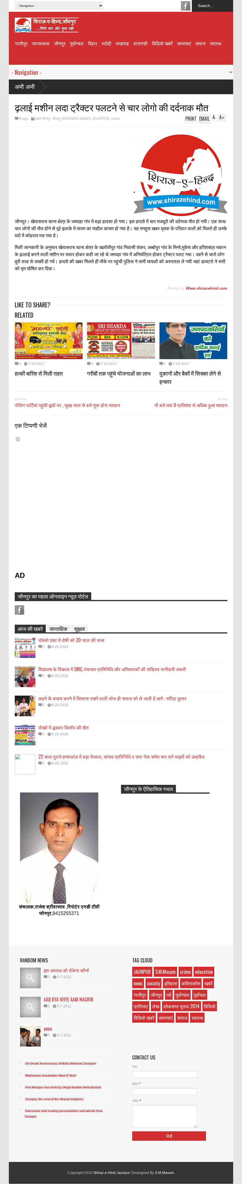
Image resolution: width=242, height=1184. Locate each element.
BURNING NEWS (77, 119)
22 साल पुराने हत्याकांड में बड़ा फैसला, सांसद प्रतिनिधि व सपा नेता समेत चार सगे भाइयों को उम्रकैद (121, 756)
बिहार (92, 43)
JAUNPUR (100, 119)
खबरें (208, 983)
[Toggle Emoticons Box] (18, 439)
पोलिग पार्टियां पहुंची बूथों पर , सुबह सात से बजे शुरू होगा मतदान (67, 405)
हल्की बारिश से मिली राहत (39, 373)
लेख (155, 1006)
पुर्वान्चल (77, 43)
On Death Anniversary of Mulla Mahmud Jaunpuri (60, 1063)
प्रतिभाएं (141, 1006)
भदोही (106, 43)
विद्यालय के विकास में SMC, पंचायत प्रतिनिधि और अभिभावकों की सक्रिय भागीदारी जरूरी (112, 669)
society (153, 983)
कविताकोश (191, 983)
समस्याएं (184, 43)
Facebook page (185, 6)
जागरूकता (41, 43)
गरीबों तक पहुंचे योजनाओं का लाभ (119, 373)
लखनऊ (122, 43)
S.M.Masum (165, 971)
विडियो (209, 1006)
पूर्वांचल (200, 994)
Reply (23, 119)
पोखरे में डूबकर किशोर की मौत (63, 727)
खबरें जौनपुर (42, 119)
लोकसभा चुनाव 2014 (181, 1006)
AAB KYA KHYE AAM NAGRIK (68, 999)
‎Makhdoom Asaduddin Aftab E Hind (50, 1075)
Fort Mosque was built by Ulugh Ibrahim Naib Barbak (63, 1087)
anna (48, 1028)
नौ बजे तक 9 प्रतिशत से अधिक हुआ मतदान (190, 405)
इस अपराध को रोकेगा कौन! (66, 970)
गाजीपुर (21, 43)
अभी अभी (25, 87)
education (204, 971)
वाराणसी (140, 43)
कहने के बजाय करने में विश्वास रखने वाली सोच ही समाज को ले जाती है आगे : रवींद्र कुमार (112, 698)
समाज (200, 43)
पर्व (168, 994)
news (115, 119)
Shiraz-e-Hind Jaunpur (111, 1173)
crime (185, 971)
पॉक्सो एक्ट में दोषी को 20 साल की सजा (71, 640)
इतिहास (170, 983)
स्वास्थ (215, 43)
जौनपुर (60, 43)
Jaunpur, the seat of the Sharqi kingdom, (54, 1099)
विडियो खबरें (162, 43)
